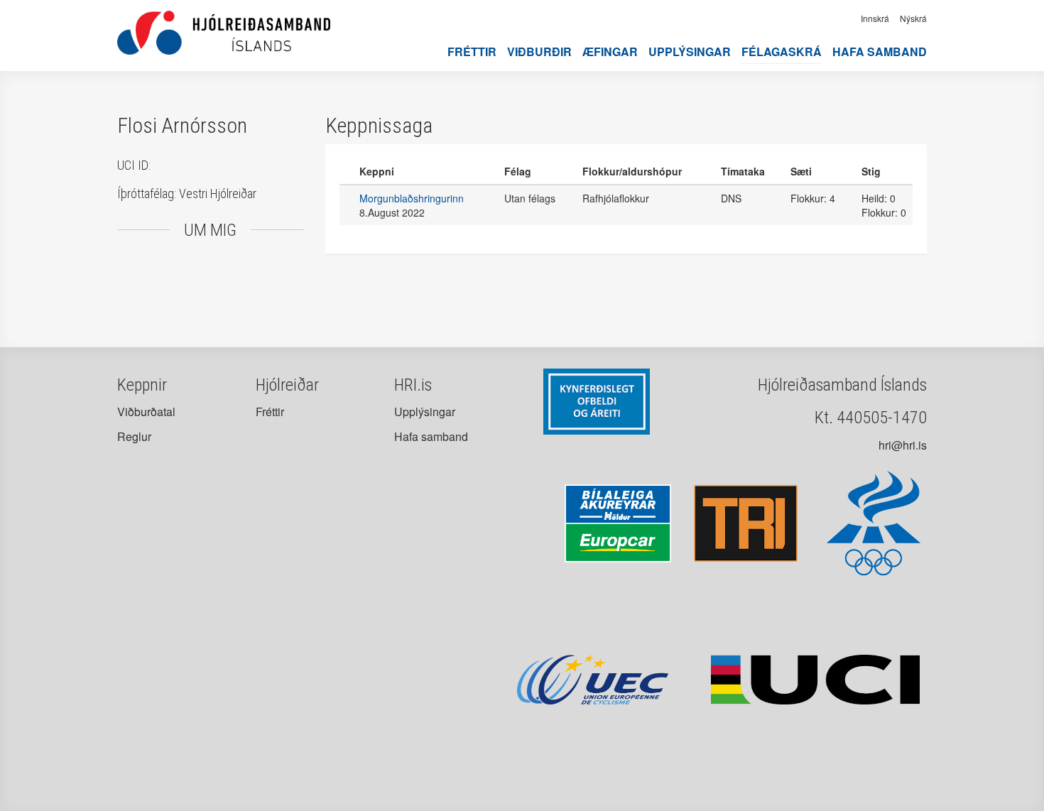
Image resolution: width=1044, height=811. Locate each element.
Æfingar (610, 51)
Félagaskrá (781, 51)
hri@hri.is (903, 445)
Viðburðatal (146, 411)
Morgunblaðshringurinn (411, 198)
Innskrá (875, 18)
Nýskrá (913, 18)
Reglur (134, 436)
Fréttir (471, 51)
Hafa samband (879, 51)
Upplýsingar (689, 51)
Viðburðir (539, 51)
